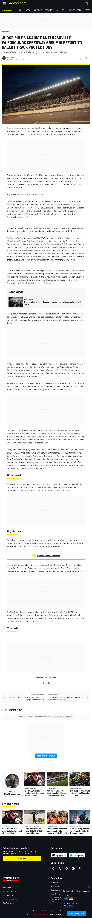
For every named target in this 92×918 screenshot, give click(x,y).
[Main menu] (4, 3)
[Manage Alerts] (49, 683)
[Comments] (86, 58)
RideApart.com (8, 903)
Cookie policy (47, 911)
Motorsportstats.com (11, 899)
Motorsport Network (41, 914)
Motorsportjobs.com (10, 891)
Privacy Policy (59, 911)
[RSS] (80, 868)
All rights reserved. (57, 914)
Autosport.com (8, 895)
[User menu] (87, 3)
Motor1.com (7, 888)
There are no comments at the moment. (46, 717)
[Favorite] (80, 58)
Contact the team (57, 890)
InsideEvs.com (8, 884)
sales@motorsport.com (59, 894)
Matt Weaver (11, 57)
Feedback (54, 882)
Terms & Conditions (33, 911)
